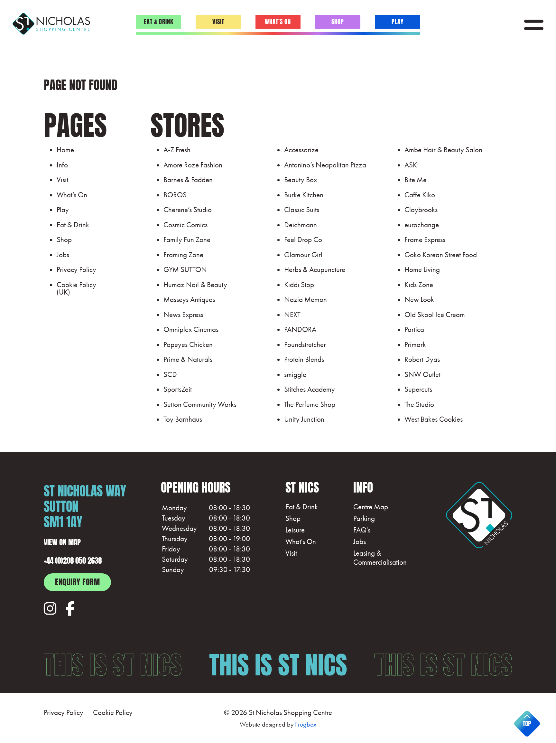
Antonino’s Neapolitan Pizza (325, 164)
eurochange (421, 224)
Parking (364, 518)
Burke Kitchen (303, 194)
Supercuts (418, 389)
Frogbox (305, 724)
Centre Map (370, 507)
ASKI (411, 164)
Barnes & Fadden (188, 179)
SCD (170, 374)
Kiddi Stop (299, 284)
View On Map (62, 541)
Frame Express (424, 239)
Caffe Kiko (419, 194)
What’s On (72, 194)
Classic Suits (301, 209)
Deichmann (300, 224)
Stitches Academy (309, 389)
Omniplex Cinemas (190, 329)
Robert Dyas (422, 359)
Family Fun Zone (186, 239)
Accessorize (301, 149)
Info (62, 164)
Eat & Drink (158, 21)
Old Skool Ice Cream (434, 314)
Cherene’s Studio (187, 209)
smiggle (295, 374)
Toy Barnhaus (182, 419)
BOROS (175, 194)
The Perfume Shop (309, 404)
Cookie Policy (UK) (76, 288)
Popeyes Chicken (188, 344)
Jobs (63, 254)
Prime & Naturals (187, 359)
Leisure (295, 530)
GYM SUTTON (185, 269)
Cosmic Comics (185, 224)
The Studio (419, 404)
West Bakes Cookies (433, 419)
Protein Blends (304, 359)
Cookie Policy (113, 712)
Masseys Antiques (189, 299)
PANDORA (300, 329)
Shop (337, 21)
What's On (278, 21)
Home (65, 149)
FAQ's (361, 530)
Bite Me (415, 179)
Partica (414, 329)
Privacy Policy (76, 269)
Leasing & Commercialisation (380, 558)
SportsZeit (177, 389)
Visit (218, 21)
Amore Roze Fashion (192, 164)
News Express (183, 314)
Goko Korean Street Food (440, 254)
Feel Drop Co (303, 239)
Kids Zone (418, 284)
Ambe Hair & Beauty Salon (443, 149)
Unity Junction (304, 419)
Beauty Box (300, 179)
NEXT (292, 314)
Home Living (422, 269)
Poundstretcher (305, 344)
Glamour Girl (303, 254)
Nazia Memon (305, 299)
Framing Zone (183, 254)
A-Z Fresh (176, 149)
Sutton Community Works (199, 404)
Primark (415, 344)
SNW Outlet (422, 374)
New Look (419, 299)
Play (397, 21)
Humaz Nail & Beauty (195, 284)
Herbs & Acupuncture (314, 269)
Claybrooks (421, 209)
